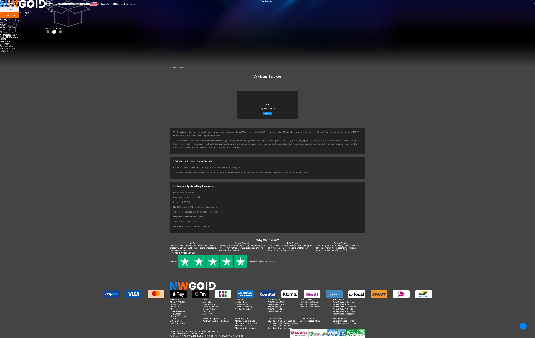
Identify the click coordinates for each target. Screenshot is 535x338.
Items (2, 8)
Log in (104, 4)
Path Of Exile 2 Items (342, 304)
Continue (9, 9)
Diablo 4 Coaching (243, 306)
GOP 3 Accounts (177, 323)
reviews (268, 261)
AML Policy (207, 314)
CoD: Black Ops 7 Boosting (280, 328)
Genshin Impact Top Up (343, 321)
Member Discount (178, 316)
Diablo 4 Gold (241, 302)
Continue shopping (10, 19)
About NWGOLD (7, 27)
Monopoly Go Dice (243, 325)
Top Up (3, 13)
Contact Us (5, 29)
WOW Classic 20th (276, 304)
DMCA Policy (208, 311)
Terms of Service (7, 48)
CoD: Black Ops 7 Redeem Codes (283, 323)
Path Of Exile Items (308, 304)
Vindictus (183, 67)
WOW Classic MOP (276, 302)
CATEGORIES (267, 3)
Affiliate (3, 32)
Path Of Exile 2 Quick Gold (345, 306)
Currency (4, 6)
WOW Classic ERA (276, 309)
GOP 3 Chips (176, 321)
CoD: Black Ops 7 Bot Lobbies (281, 321)
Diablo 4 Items (241, 304)
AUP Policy (5, 41)
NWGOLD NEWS (177, 311)
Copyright (4, 44)
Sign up (109, 4)
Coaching (4, 18)
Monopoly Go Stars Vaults (246, 323)
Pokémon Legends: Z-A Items (215, 321)
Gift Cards (4, 20)
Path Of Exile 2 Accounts (344, 311)
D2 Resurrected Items (310, 321)
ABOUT (267, 25)
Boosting (4, 10)
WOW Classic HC (275, 311)
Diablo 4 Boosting (243, 309)
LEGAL (267, 39)
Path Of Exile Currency (310, 302)
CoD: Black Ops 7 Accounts (280, 325)
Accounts (4, 15)
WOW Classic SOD (276, 306)
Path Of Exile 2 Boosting (343, 314)
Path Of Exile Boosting (310, 306)
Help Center (5, 36)
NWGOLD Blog (6, 34)
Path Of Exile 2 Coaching (344, 309)
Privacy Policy (6, 46)
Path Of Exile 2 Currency (344, 302)
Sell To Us (174, 306)
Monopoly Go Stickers (245, 321)
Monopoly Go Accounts (245, 328)
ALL (1, 22)
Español (26, 6)
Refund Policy (6, 51)
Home (174, 67)
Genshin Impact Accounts (344, 323)
